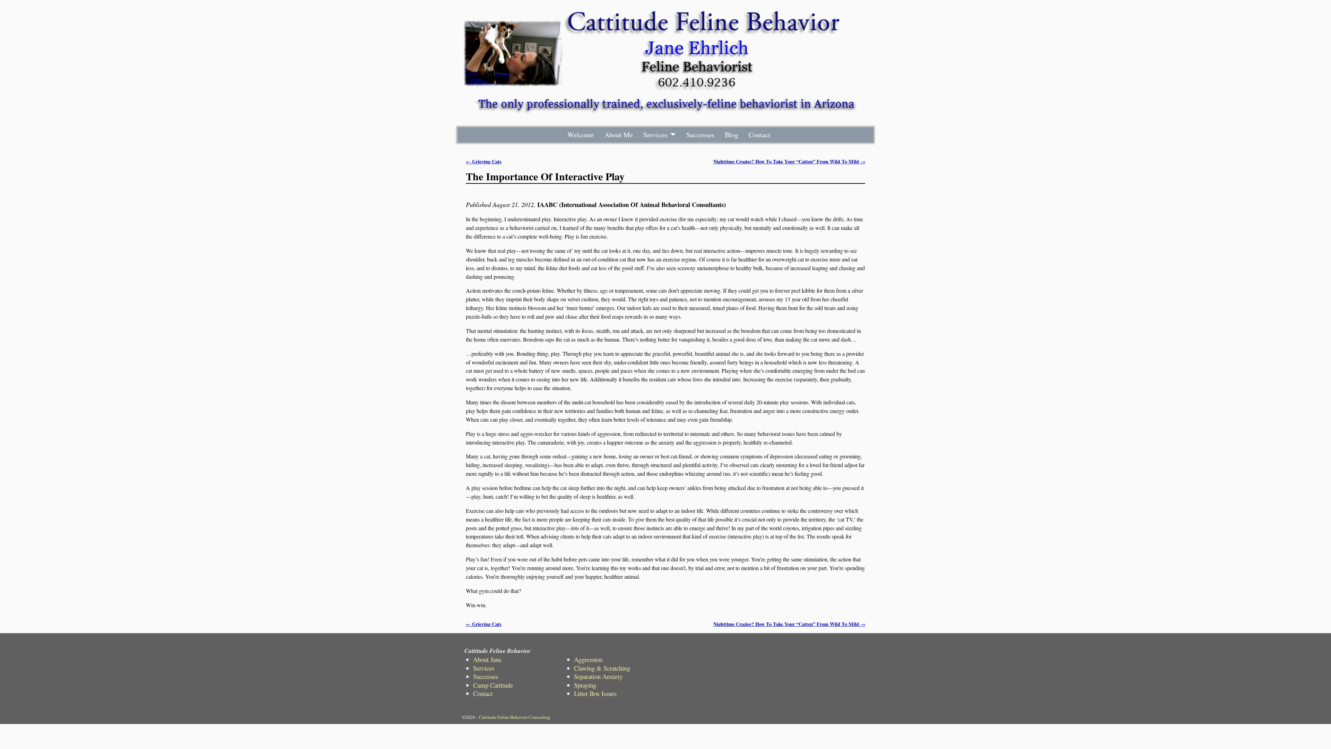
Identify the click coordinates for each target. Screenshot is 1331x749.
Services (655, 134)
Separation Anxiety (598, 676)
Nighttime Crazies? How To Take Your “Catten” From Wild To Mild (789, 161)
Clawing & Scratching (602, 668)
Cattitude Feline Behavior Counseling (514, 717)
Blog (731, 134)
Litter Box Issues (595, 693)
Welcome (580, 134)
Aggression (588, 659)
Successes (700, 134)
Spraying (585, 685)
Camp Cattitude (493, 685)
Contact (760, 134)
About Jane (487, 659)
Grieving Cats (484, 161)
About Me (618, 134)
